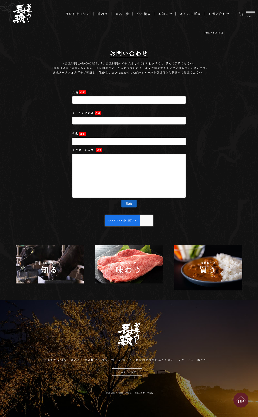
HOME (207, 32)
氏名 (78, 92)
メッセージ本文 (87, 149)
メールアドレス (86, 112)
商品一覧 (122, 13)
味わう (102, 13)
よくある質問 (190, 13)
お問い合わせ (219, 13)
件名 (78, 133)
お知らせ (165, 13)
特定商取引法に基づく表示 (155, 359)
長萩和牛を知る (77, 13)
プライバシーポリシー (194, 359)
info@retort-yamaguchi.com (118, 72)
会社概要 (144, 13)
